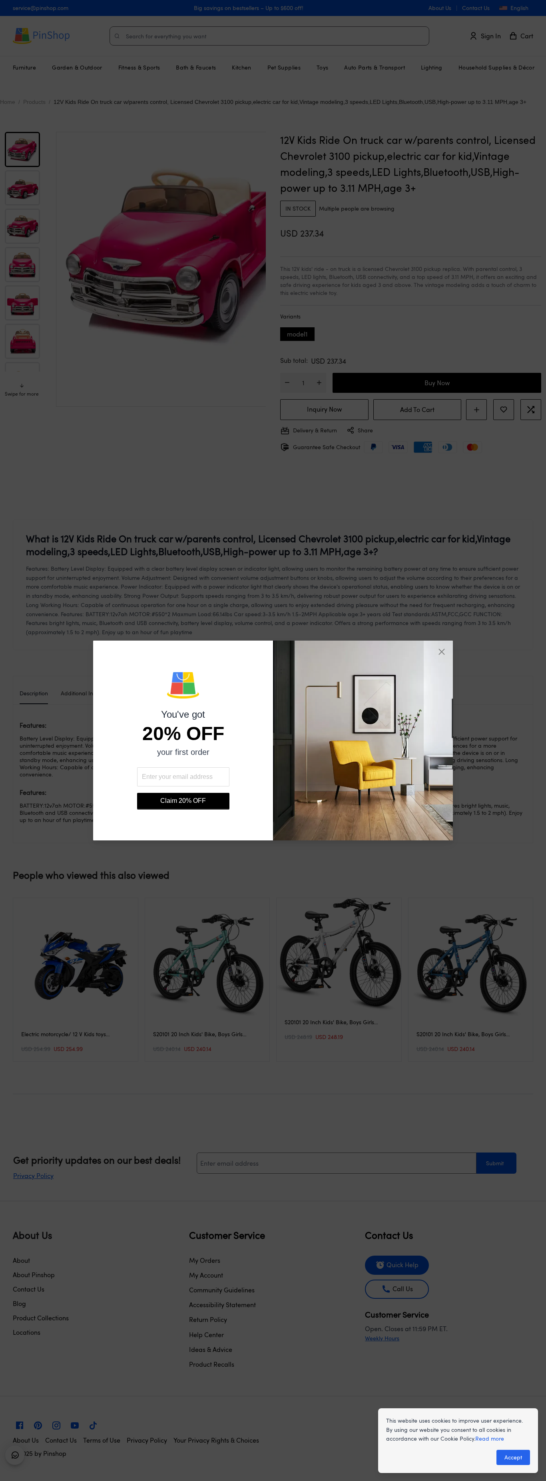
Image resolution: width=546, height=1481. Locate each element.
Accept (513, 1457)
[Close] (441, 651)
